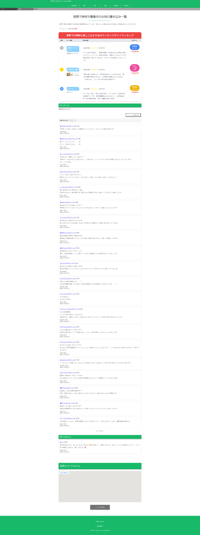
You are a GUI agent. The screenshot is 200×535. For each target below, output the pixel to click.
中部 (95, 5)
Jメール (71, 89)
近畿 (105, 5)
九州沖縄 (126, 5)
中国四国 (115, 5)
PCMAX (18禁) (73, 70)
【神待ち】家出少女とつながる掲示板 (60, 1)
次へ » (102, 431)
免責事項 (100, 526)
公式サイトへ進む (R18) (134, 67)
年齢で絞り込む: (64, 120)
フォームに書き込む (133, 115)
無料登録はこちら (134, 47)
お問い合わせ (100, 521)
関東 (84, 5)
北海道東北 (74, 5)
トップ (3, 9)
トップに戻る (100, 507)
